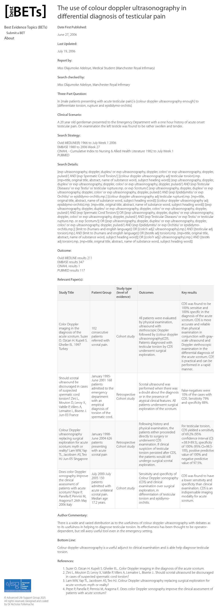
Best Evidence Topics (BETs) (25, 28)
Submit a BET (15, 33)
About (9, 38)
